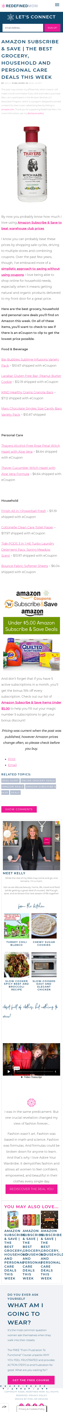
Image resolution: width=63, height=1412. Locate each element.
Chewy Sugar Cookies (44, 943)
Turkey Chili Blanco (16, 943)
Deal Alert (35, 83)
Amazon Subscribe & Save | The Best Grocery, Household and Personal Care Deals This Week (16, 1254)
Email (12, 765)
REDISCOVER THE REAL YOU (31, 1189)
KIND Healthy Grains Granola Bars (27, 392)
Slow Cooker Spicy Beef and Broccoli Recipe (16, 985)
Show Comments (19, 809)
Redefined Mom (19, 6)
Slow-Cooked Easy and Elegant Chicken (44, 985)
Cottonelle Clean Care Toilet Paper (27, 527)
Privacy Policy (38, 1395)
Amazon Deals (12, 786)
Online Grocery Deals (38, 780)
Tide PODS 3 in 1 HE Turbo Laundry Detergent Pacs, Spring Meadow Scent (27, 549)
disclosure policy (35, 113)
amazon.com (7, 109)
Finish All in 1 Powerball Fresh (23, 511)
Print (11, 759)
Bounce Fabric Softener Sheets (24, 566)
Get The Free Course (31, 1380)
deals (15, 792)
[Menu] (57, 5)
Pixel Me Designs (38, 1399)
